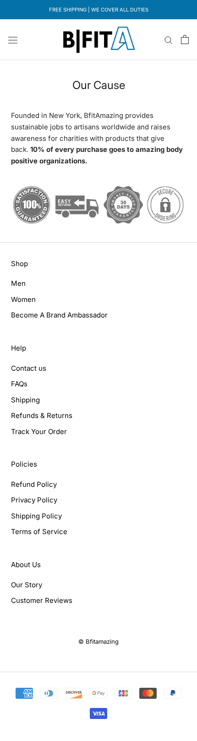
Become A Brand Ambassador (59, 315)
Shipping (25, 400)
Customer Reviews (41, 600)
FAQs (19, 383)
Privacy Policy (34, 500)
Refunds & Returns (41, 415)
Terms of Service (39, 531)
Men (18, 283)
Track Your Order (39, 431)
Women (23, 299)
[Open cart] (185, 39)
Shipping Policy (36, 516)
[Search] (168, 40)
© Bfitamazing (98, 641)
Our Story (26, 584)
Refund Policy (34, 484)
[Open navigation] (12, 39)
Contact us (28, 368)
